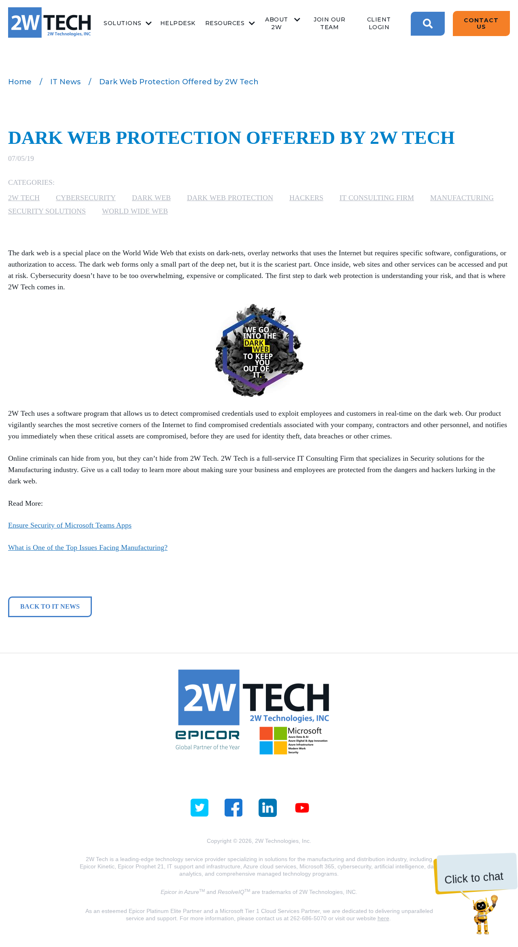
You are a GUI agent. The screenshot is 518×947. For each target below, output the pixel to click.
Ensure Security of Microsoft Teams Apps (70, 525)
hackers (306, 198)
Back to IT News (50, 606)
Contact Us (481, 23)
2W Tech (24, 198)
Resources (225, 23)
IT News (65, 81)
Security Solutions (47, 211)
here (383, 918)
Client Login (379, 23)
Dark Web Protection (230, 198)
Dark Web (151, 198)
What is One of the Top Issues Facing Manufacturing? (88, 547)
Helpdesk (177, 23)
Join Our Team (329, 23)
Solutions (123, 23)
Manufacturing (462, 198)
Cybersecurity (86, 198)
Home (20, 81)
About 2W (276, 23)
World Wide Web (135, 211)
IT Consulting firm (377, 198)
